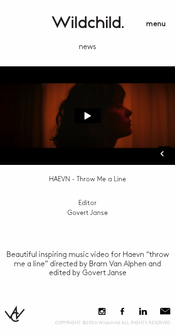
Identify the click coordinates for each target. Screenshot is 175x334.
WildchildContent (88, 22)
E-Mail (165, 311)
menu (156, 24)
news (87, 46)
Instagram (101, 311)
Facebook (122, 311)
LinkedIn (143, 311)
